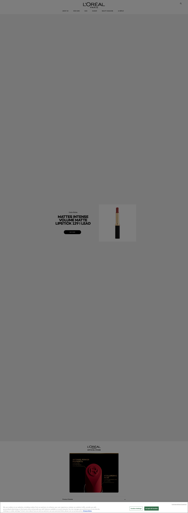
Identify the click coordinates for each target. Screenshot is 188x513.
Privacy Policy (87, 511)
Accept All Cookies (151, 508)
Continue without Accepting (179, 504)
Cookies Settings (136, 508)
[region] (94, 507)
